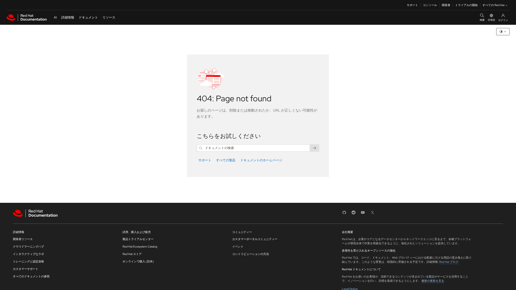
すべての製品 (225, 160)
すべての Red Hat (494, 5)
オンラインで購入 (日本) (138, 261)
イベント (237, 246)
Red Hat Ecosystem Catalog (140, 246)
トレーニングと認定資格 (28, 261)
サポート (412, 5)
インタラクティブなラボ (28, 254)
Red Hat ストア (132, 254)
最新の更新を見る (432, 281)
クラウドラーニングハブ (28, 246)
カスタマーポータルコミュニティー (254, 239)
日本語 (491, 20)
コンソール (430, 5)
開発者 (446, 5)
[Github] (344, 214)
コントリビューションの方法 (250, 254)
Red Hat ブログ (448, 262)
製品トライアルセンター (138, 239)
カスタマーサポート (25, 269)
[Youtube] (362, 214)
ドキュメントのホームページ (261, 160)
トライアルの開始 (466, 5)
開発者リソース (23, 239)
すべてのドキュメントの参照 (31, 276)
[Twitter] (372, 214)
